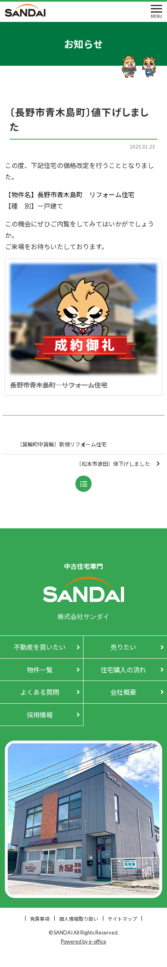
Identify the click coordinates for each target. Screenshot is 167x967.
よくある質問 (39, 692)
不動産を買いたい (40, 647)
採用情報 (40, 714)
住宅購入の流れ (123, 669)
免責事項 (39, 918)
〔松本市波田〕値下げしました (113, 463)
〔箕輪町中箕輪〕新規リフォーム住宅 (62, 444)
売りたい (123, 647)
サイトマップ (122, 918)
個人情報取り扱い (78, 918)
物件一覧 (40, 669)
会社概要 (123, 692)
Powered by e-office (83, 941)
